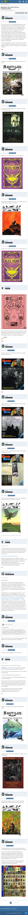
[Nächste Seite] (17, 903)
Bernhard (5, 667)
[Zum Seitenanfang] (25, 913)
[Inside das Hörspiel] (5, 1)
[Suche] (19, 1)
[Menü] (26, 1)
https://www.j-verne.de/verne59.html (9, 556)
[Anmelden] (23, 1)
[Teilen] (26, 13)
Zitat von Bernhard (8, 624)
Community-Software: (14, 913)
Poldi (3, 10)
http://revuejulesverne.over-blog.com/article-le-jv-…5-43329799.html (12, 599)
